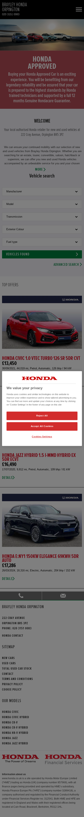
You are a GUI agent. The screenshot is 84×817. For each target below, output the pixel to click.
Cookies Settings (42, 436)
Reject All (42, 415)
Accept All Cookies (42, 426)
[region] (42, 408)
